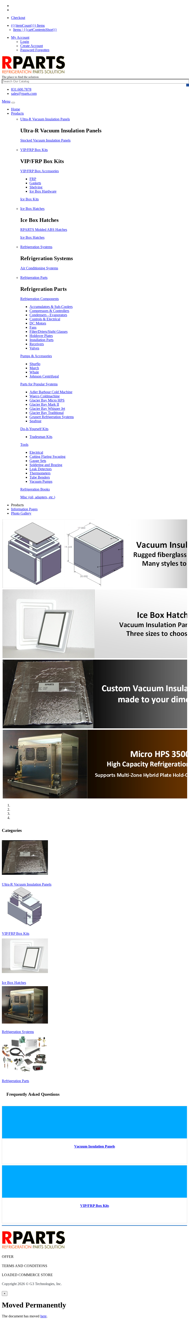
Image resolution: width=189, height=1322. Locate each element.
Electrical (36, 452)
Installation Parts (41, 340)
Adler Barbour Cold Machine (51, 392)
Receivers (37, 344)
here (43, 1316)
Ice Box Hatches (32, 209)
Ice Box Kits (29, 199)
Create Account (31, 46)
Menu (6, 101)
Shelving (36, 187)
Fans (33, 327)
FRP (33, 179)
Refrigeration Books (35, 489)
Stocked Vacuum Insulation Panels (45, 140)
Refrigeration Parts (33, 278)
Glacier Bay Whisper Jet (47, 409)
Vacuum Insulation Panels (94, 1146)
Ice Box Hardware (43, 191)
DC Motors (38, 323)
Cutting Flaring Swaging (47, 457)
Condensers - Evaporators (48, 315)
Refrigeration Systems (36, 247)
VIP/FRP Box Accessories (39, 171)
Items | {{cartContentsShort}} (35, 30)
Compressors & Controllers (49, 311)
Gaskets (35, 183)
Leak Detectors (41, 469)
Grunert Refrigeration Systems (52, 417)
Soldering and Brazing (46, 465)
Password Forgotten (34, 50)
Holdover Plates (41, 336)
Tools (24, 445)
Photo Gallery (21, 513)
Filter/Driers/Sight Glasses (49, 331)
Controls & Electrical (45, 319)
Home (15, 109)
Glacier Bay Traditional (47, 413)
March (34, 368)
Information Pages (24, 509)
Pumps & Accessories (36, 356)
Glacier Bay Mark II (44, 404)
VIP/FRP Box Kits (34, 150)
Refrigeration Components (39, 299)
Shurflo (35, 364)
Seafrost (35, 421)
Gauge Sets (38, 461)
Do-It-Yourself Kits (34, 429)
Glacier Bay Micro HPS (47, 400)
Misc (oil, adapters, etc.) (37, 497)
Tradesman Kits (41, 437)
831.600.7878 (21, 89)
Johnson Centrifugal (44, 376)
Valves (34, 348)
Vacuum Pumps (41, 481)
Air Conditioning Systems (39, 268)
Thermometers (40, 473)
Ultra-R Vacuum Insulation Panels (45, 119)
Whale (34, 372)
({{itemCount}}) (28, 25)
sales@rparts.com (24, 93)
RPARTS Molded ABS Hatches (43, 230)
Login (24, 42)
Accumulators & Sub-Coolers (51, 307)
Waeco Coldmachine (45, 396)
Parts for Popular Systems (39, 384)
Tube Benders (40, 477)
